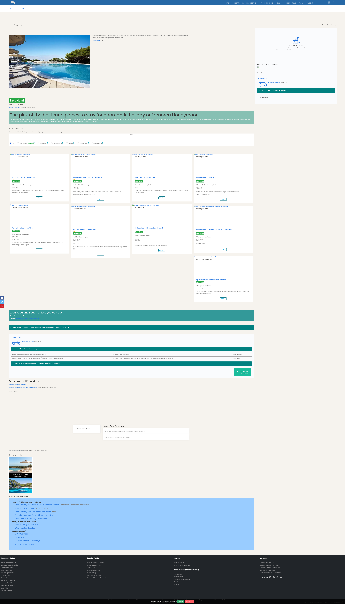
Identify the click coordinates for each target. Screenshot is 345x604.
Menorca (176, 582)
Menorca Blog (91, 573)
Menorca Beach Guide (94, 565)
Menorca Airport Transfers (95, 562)
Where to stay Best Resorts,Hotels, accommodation (37, 505)
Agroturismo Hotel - (23, 177)
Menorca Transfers (28, 341)
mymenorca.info (179, 574)
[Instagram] (277, 577)
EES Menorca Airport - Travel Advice (271, 573)
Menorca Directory (179, 562)
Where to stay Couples (25, 528)
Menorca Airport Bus (93, 570)
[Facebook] (270, 577)
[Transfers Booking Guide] (329, 3)
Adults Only (98, 143)
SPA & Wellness (21, 534)
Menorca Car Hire (14, 108)
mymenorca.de (178, 577)
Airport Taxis (91, 568)
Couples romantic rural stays (27, 541)
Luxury (71, 143)
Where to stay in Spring (25, 508)
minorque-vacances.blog (182, 579)
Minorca (176, 584)
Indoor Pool (84, 143)
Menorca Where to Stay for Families (98, 578)
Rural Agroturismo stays (25, 544)
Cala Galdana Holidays (94, 575)
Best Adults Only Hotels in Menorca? (117, 437)
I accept (180, 601)
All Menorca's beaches (16, 450)
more (39, 198)
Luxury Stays (20, 537)
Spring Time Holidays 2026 (268, 570)
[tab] (146, 431)
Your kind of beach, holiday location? (27, 318)
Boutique (43, 143)
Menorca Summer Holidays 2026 (270, 568)
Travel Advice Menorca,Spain (286, 100)
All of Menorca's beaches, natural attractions (23, 387)
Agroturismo (58, 143)
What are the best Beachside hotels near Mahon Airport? (125, 431)
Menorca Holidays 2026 (267, 562)
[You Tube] (281, 577)
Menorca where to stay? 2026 (269, 565)
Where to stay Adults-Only (26, 524)
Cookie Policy (189, 601)
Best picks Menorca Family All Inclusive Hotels (34, 515)
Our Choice (27, 143)
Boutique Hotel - (145, 177)
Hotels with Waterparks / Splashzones (31, 518)
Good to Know (97, 40)
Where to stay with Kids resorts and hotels (33, 512)
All (13, 143)
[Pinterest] (274, 577)
